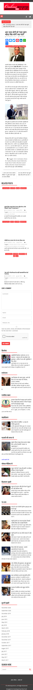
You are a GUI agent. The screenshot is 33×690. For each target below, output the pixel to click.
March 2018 (5, 628)
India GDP (24, 244)
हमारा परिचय (14, 680)
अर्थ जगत (12, 221)
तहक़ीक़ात (5, 417)
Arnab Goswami (22, 212)
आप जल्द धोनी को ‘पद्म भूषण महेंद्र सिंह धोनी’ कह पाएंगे (24, 174)
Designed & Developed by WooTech (16, 689)
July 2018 (4, 625)
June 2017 (4, 654)
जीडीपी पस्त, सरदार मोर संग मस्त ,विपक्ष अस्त (14, 240)
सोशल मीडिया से (7, 463)
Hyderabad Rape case (15, 278)
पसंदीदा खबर (6, 395)
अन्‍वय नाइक (6, 214)
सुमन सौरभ (20, 210)
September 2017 (6, 645)
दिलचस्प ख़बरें (6, 481)
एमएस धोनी (7, 166)
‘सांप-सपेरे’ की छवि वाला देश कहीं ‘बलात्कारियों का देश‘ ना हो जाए (16, 273)
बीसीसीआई (20, 166)
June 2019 (4, 619)
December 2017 (6, 637)
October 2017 (5, 642)
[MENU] (1, 16)
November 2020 (6, 608)
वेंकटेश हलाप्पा (22, 36)
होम (4, 24)
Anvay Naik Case (13, 212)
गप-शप (4, 502)
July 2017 (4, 651)
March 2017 (5, 660)
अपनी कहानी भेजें (5, 459)
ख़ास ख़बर (18, 188)
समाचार (17, 256)
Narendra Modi (8, 246)
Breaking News (10, 24)
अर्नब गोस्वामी (12, 214)
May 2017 (4, 657)
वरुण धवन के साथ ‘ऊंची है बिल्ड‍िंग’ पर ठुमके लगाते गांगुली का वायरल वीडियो (8, 175)
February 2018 (6, 631)
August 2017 (5, 648)
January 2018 (5, 634)
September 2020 (6, 610)
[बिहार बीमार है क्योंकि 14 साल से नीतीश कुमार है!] (6, 426)
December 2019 (6, 613)
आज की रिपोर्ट (15, 46)
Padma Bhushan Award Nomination (15, 165)
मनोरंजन (4, 372)
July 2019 (4, 616)
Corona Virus (13, 244)
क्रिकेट (20, 46)
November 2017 (6, 640)
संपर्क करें (20, 680)
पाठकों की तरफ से (23, 188)
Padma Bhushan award (19, 163)
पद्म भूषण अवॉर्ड (13, 166)
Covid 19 (19, 244)
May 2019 (4, 622)
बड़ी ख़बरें (24, 46)
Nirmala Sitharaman (19, 246)
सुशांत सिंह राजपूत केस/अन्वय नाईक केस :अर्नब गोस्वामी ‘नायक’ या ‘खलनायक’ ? (15, 207)
